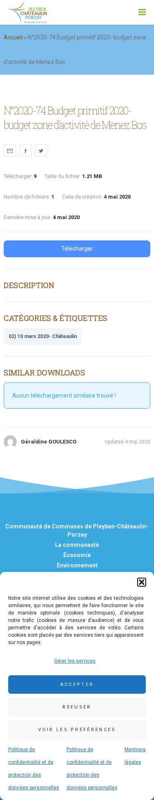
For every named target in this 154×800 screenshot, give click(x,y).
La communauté (77, 545)
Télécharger (77, 248)
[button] (142, 582)
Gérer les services (75, 661)
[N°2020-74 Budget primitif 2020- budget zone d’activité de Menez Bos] (10, 150)
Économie (77, 555)
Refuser (76, 707)
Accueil (13, 37)
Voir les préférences (77, 729)
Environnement (77, 565)
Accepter (77, 684)
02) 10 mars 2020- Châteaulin (43, 336)
